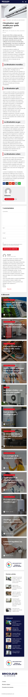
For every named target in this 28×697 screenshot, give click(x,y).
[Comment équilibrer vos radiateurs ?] (14, 548)
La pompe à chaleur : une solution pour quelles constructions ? (17, 647)
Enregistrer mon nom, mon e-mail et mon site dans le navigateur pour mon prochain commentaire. (12, 245)
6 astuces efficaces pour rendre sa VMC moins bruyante (16, 635)
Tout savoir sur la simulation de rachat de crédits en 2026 (17, 610)
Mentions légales (6, 684)
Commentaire (5, 211)
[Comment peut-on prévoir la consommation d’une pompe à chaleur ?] (14, 307)
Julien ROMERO (8, 380)
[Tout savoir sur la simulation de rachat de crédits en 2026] (8, 609)
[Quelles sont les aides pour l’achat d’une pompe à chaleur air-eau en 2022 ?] (14, 373)
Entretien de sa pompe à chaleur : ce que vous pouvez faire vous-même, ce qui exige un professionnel (17, 579)
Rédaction (7, 30)
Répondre (9, 289)
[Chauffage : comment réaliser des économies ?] (14, 526)
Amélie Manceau (8, 336)
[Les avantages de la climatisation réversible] (14, 460)
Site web (4, 238)
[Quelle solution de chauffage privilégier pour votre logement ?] (14, 482)
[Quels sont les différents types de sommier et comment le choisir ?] (8, 586)
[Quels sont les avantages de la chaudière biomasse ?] (14, 329)
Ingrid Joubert (8, 358)
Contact (4, 681)
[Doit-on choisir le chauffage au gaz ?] (14, 416)
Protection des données (7, 687)
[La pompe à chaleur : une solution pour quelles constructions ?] (14, 394)
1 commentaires (22, 30)
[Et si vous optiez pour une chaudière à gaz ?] (14, 504)
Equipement (6, 387)
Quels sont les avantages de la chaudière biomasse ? (16, 629)
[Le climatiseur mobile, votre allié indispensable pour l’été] (14, 438)
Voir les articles (9, 199)
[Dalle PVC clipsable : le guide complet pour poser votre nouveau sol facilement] (8, 593)
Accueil (4, 20)
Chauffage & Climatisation (9, 321)
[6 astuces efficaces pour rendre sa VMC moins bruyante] (14, 351)
